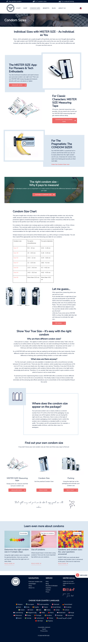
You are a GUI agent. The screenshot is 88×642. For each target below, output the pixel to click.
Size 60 (16, 268)
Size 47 (16, 248)
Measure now (17, 85)
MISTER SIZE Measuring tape (17, 479)
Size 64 (16, 272)
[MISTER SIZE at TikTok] (73, 589)
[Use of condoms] (44, 539)
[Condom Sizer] (24, 144)
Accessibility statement (44, 627)
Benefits (46, 8)
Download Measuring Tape (63, 121)
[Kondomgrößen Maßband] (23, 107)
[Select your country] (81, 8)
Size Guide (83, 575)
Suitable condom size (43, 195)
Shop (25, 8)
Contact (48, 590)
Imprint (44, 629)
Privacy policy (44, 631)
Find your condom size (35, 582)
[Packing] (71, 464)
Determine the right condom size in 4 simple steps (16, 550)
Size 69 (16, 277)
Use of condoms (38, 549)
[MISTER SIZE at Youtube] (70, 589)
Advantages (32, 584)
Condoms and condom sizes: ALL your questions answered (70, 551)
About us (62, 8)
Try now (58, 323)
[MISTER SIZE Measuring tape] (17, 464)
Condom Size (44, 478)
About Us (31, 588)
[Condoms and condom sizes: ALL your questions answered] (71, 539)
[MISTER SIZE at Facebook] (64, 589)
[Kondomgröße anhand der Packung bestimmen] (23, 297)
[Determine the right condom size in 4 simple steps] (17, 539)
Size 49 (16, 253)
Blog (54, 8)
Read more (8, 563)
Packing (71, 478)
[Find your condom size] (77, 575)
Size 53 (16, 258)
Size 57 (16, 263)
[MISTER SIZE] (15, 581)
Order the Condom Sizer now (60, 164)
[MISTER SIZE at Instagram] (67, 589)
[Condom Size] (44, 464)
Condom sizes (35, 8)
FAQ (47, 582)
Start (18, 8)
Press (47, 592)
